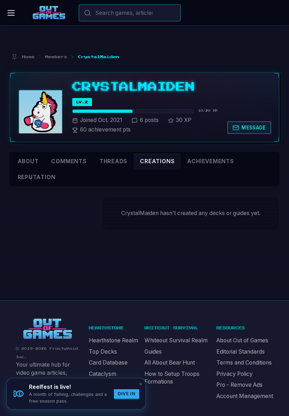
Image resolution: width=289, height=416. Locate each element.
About (28, 161)
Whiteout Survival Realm (176, 340)
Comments (68, 161)
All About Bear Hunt (169, 362)
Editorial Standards (240, 351)
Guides (153, 351)
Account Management (244, 396)
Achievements (210, 161)
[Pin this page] (14, 57)
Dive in (126, 393)
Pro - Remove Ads (239, 384)
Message (253, 127)
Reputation (37, 177)
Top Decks (103, 351)
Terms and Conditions (244, 362)
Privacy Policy (234, 374)
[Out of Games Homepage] (47, 329)
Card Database (108, 362)
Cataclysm (102, 374)
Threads (113, 161)
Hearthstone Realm (113, 340)
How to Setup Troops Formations (171, 378)
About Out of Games (242, 340)
